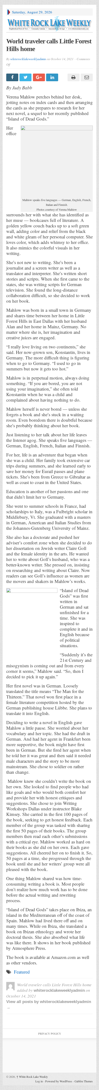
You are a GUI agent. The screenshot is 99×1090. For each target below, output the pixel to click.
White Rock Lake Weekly (32, 1076)
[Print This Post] (72, 77)
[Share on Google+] (39, 77)
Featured (22, 972)
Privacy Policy (49, 1034)
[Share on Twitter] (26, 77)
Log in (39, 1081)
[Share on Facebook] (12, 77)
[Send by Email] (86, 77)
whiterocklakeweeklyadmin (28, 59)
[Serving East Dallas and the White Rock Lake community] (49, 24)
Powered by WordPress (58, 1081)
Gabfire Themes (83, 1081)
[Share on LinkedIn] (52, 77)
